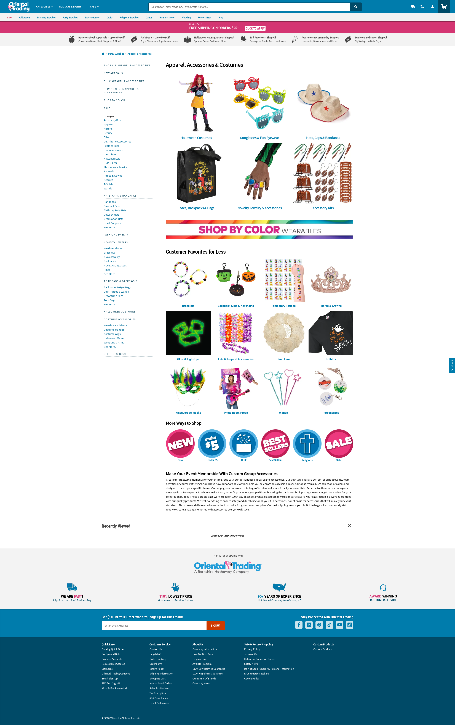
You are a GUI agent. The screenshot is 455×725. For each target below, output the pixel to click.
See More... (110, 227)
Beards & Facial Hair (115, 325)
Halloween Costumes (120, 311)
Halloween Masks (114, 338)
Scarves (108, 180)
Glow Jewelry (112, 257)
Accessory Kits (112, 120)
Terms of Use (251, 654)
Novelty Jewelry (116, 242)
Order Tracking (157, 659)
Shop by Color (114, 100)
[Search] (356, 6)
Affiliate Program (202, 663)
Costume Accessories (120, 319)
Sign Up (215, 626)
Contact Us (155, 649)
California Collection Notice (259, 659)
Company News (201, 683)
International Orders (160, 683)
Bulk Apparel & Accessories (124, 81)
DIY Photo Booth (116, 354)
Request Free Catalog (113, 663)
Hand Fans (110, 154)
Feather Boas (111, 145)
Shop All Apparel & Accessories (127, 65)
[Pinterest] (319, 625)
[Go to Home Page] (103, 53)
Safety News (251, 663)
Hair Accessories (113, 150)
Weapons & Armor (114, 342)
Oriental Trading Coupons (116, 673)
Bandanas (110, 201)
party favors (298, 496)
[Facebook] (299, 625)
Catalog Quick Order (113, 649)
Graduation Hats (113, 219)
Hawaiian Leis (112, 158)
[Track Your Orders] (413, 6)
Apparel (108, 124)
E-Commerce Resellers (256, 673)
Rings (107, 269)
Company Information (204, 649)
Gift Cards (107, 668)
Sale (107, 108)
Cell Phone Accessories (117, 141)
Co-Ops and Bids (111, 654)
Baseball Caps (112, 206)
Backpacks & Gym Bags (117, 287)
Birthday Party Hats (115, 210)
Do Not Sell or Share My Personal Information (269, 668)
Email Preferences (159, 703)
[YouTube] (339, 625)
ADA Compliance (158, 698)
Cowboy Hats (111, 214)
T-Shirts (108, 184)
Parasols (109, 171)
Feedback (452, 365)
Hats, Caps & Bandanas (120, 195)
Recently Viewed (116, 526)
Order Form (155, 663)
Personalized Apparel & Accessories (121, 90)
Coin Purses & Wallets (117, 291)
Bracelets (109, 252)
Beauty (108, 133)
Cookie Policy (251, 678)
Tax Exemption (157, 693)
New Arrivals (113, 73)
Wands (108, 188)
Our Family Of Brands (204, 678)
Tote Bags (109, 300)
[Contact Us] (422, 6)
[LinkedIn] (309, 625)
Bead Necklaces (113, 248)
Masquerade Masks (115, 167)
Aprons (108, 128)
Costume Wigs (112, 334)
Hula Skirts (110, 163)
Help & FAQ (155, 654)
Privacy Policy (252, 649)
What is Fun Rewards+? (114, 688)
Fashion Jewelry (116, 234)
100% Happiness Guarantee (207, 673)
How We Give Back (202, 654)
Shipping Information (161, 673)
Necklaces (110, 261)
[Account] (432, 6)
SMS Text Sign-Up (111, 683)
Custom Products (322, 649)
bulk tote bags (299, 479)
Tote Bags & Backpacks (120, 281)
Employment (199, 659)
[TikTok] (329, 625)
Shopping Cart (157, 678)
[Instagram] (349, 625)
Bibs (106, 137)
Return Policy (156, 668)
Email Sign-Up (110, 678)
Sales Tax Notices (159, 688)
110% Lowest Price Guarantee (208, 668)
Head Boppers (112, 223)
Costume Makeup (114, 329)
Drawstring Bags (113, 296)
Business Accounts (112, 659)
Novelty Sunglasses (115, 265)
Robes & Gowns (113, 175)
